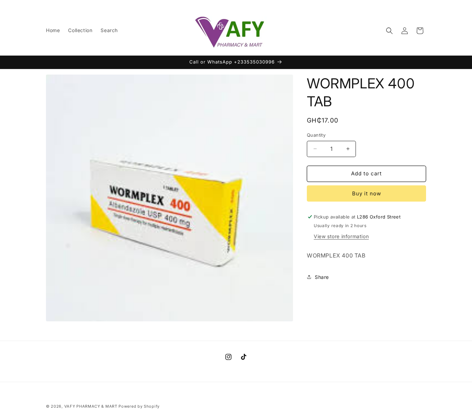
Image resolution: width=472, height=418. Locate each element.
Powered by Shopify (139, 406)
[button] (389, 30)
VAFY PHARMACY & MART (90, 406)
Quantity (316, 135)
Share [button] (322, 277)
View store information (341, 236)
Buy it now (366, 193)
